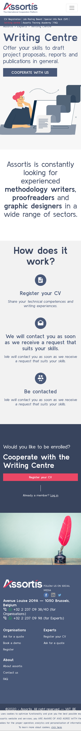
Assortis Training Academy (37, 22)
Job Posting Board (32, 19)
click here (56, 727)
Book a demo (12, 643)
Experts (22, 26)
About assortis (12, 666)
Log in (54, 495)
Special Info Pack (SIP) (56, 19)
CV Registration (12, 19)
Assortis (8, 26)
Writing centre (12, 22)
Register (8, 649)
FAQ (55, 22)
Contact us (10, 672)
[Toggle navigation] (72, 8)
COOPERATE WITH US (30, 72)
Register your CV (40, 477)
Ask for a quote (13, 636)
